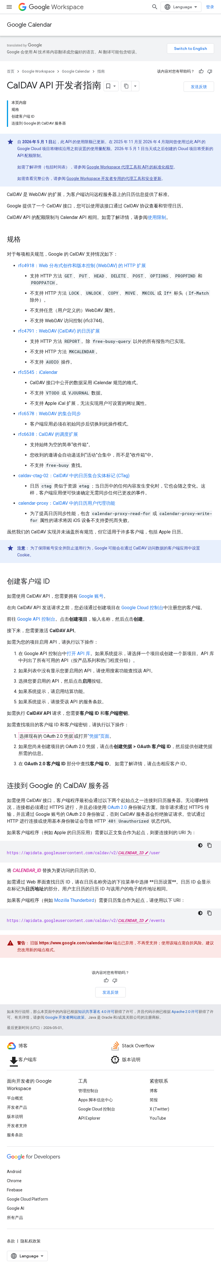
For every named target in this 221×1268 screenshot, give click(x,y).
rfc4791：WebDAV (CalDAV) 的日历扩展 (59, 331)
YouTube (158, 1118)
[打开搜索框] (154, 6)
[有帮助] (201, 71)
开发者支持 (17, 1125)
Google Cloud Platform (27, 1199)
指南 (101, 71)
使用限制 (157, 217)
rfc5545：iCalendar (38, 372)
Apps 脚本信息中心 (95, 1100)
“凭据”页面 (98, 736)
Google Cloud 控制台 (142, 607)
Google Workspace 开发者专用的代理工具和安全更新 (113, 178)
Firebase (14, 1190)
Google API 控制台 (36, 619)
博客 (154, 1090)
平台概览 (15, 1098)
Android (14, 1171)
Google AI (15, 1208)
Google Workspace (38, 71)
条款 (11, 1241)
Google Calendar (29, 24)
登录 (210, 7)
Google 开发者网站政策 (65, 1017)
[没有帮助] (209, 71)
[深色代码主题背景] (200, 845)
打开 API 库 (78, 653)
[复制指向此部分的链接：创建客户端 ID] (55, 581)
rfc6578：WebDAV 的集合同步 (49, 413)
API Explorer (89, 1118)
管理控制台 (88, 1090)
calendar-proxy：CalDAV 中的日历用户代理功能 (66, 503)
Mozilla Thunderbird (74, 900)
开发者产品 (17, 1107)
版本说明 (15, 1116)
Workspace (67, 7)
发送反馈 (199, 86)
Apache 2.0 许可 (185, 1011)
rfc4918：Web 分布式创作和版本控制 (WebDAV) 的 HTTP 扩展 (82, 265)
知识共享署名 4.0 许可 (96, 1011)
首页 (10, 71)
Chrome (14, 1180)
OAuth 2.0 (117, 807)
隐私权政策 (30, 1241)
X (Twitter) (159, 1109)
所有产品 (15, 1217)
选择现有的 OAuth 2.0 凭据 (46, 736)
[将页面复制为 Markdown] (126, 86)
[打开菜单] (9, 7)
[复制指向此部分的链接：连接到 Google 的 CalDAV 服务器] (115, 786)
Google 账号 (91, 596)
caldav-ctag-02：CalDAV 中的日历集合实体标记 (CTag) (73, 475)
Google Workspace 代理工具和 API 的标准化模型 (130, 167)
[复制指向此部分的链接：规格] (26, 239)
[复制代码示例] (209, 845)
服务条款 (15, 1135)
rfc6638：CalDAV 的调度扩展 (48, 434)
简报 (154, 1100)
